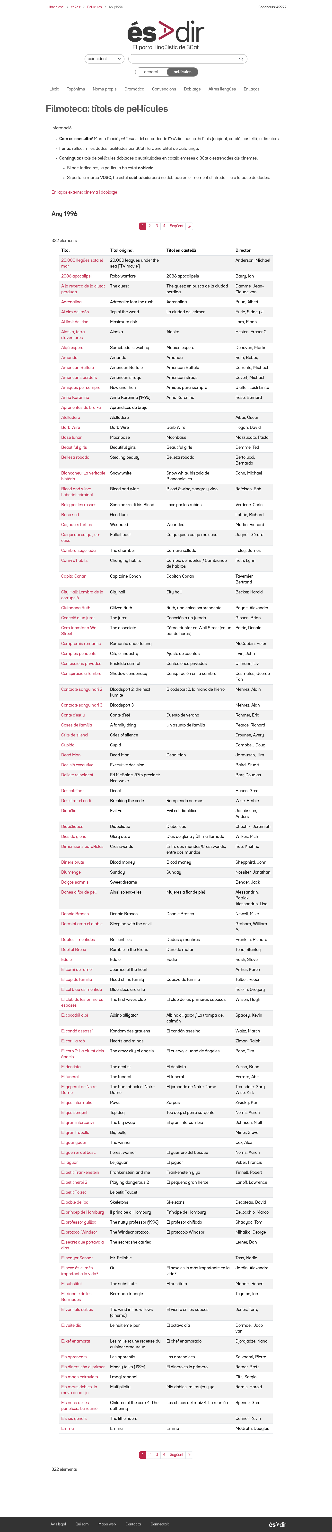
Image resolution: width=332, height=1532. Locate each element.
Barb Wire (70, 428)
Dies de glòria (74, 837)
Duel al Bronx (73, 950)
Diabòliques (72, 827)
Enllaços (252, 89)
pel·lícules (183, 72)
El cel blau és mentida (81, 990)
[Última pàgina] (189, 226)
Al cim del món (75, 312)
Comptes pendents (78, 654)
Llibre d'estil (55, 7)
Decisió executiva (77, 765)
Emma (67, 1429)
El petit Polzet (73, 1192)
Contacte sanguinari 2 (81, 689)
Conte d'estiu (73, 715)
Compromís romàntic (81, 644)
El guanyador (73, 1143)
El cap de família (76, 980)
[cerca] (241, 59)
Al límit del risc (74, 322)
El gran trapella (75, 1133)
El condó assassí (77, 1031)
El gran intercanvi (77, 1123)
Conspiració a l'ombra (81, 674)
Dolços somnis (75, 882)
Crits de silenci (74, 735)
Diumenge (71, 872)
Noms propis (105, 89)
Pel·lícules (94, 7)
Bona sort (70, 515)
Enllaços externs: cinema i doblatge (84, 192)
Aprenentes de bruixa (81, 408)
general (151, 72)
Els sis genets (74, 1419)
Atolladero (70, 418)
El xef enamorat (75, 1341)
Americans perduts (79, 378)
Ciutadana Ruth (75, 608)
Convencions (164, 89)
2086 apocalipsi (76, 276)
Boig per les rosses (78, 505)
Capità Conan (74, 576)
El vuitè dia (71, 1325)
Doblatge (192, 89)
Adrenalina (71, 302)
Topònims (76, 89)
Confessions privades (81, 664)
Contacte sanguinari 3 (81, 705)
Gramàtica (134, 89)
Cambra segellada (78, 551)
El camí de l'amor (77, 970)
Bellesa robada (75, 457)
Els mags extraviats (79, 1377)
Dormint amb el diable (82, 924)
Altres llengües (222, 89)
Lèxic (54, 89)
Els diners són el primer (83, 1367)
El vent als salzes (77, 1310)
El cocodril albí (74, 1015)
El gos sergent (74, 1113)
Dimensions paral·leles (82, 847)
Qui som (82, 1524)
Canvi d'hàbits (74, 561)
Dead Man (71, 755)
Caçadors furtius (76, 525)
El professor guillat (78, 1222)
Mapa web (107, 1524)
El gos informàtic (76, 1103)
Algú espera (72, 348)
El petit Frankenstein (80, 1172)
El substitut (71, 1284)
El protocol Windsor (79, 1232)
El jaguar (69, 1163)
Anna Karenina (75, 398)
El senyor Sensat (77, 1258)
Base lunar (71, 437)
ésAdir (75, 7)
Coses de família (76, 725)
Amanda (69, 358)
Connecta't (160, 1524)
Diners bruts (72, 862)
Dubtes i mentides (78, 940)
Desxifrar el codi (76, 801)
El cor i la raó (73, 1041)
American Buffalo (77, 368)
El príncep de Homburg (82, 1212)
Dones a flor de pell (78, 892)
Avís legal (58, 1524)
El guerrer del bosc (78, 1153)
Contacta (133, 1524)
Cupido (67, 745)
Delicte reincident (77, 775)
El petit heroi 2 (74, 1182)
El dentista (71, 1067)
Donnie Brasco (75, 914)
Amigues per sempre (80, 388)
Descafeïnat (72, 791)
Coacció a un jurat (78, 618)
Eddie (66, 960)
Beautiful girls (74, 447)
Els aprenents (74, 1357)
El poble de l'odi (75, 1202)
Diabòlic (68, 811)
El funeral (70, 1077)
